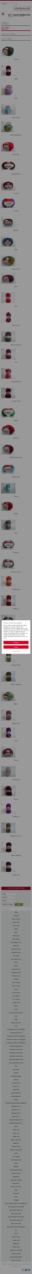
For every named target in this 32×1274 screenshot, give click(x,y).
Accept (16, 647)
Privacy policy (14, 651)
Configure (16, 642)
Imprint (18, 651)
